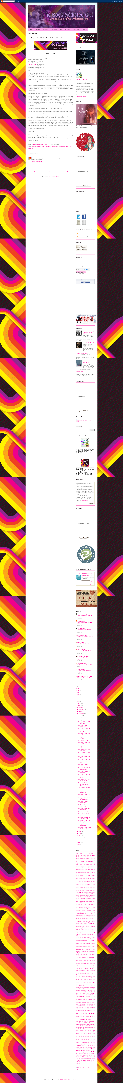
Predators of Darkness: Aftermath (85, 987)
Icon (82, 951)
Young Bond (78, 1063)
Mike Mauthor (81, 968)
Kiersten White (83, 958)
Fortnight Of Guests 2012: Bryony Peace (84, 753)
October (81, 711)
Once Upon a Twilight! (82, 614)
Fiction (90, 928)
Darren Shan (78, 916)
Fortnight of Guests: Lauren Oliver (82, 725)
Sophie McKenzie (91, 1010)
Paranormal (92, 982)
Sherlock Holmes (91, 1008)
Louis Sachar (92, 963)
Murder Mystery (85, 970)
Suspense (92, 1016)
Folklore (77, 932)
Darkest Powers (82, 915)
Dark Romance (81, 913)
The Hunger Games (89, 1031)
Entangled (77, 923)
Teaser (81, 1019)
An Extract (88, 875)
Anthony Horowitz (85, 878)
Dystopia (78, 921)
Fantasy (84, 928)
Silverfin (86, 1010)
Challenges (67, 29)
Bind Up (87, 886)
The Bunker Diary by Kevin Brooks (87, 361)
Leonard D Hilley (79, 962)
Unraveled (89, 1048)
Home (31, 29)
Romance (78, 999)
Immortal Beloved (86, 951)
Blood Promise (85, 889)
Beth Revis (82, 884)
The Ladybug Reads (89, 1034)
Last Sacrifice (92, 958)
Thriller (78, 1045)
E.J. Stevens (82, 921)
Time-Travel (92, 1045)
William (83, 1056)
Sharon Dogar (89, 1007)
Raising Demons (86, 993)
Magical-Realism (84, 965)
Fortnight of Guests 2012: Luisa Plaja (84, 771)
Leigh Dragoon (92, 960)
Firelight (85, 929)
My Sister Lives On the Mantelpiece (86, 971)
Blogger (76, 1079)
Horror (86, 945)
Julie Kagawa (89, 955)
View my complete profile (81, 96)
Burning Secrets (89, 895)
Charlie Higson (78, 899)
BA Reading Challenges (90, 881)
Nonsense (79, 978)
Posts (79, 234)
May (80, 831)
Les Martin (85, 962)
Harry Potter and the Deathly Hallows (87, 942)
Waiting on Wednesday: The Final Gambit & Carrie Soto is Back (84, 630)
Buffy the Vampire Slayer (80, 895)
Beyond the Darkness (80, 886)
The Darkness (86, 1027)
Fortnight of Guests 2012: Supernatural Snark (84, 817)
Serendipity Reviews (82, 635)
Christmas (88, 902)
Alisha (81, 872)
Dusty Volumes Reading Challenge (88, 919)
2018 (78, 692)
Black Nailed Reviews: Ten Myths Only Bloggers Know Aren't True (85, 888)
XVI (76, 1060)
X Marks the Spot (91, 1058)
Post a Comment (34, 164)
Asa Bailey (93, 880)
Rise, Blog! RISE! (80, 371)
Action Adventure (86, 866)
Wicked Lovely (78, 1056)
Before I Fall (86, 883)
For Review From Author (85, 934)
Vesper (89, 1052)
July (80, 718)
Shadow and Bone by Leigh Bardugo (83, 805)
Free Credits (83, 935)
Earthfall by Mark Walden (82, 353)
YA (79, 1060)
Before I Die (81, 883)
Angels (91, 877)
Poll (91, 985)
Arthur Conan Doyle (86, 880)
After (88, 867)
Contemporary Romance (80, 910)
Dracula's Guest (88, 918)
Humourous (86, 948)
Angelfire (88, 877)
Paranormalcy (87, 984)
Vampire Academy (85, 1050)
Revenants (88, 996)
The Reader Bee (81, 628)
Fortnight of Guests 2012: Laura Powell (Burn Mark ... (84, 776)
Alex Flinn (84, 869)
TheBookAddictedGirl (82, 80)
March (80, 835)
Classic (86, 907)
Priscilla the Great (79, 988)
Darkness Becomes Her (90, 915)
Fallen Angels (81, 926)
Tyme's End (85, 1048)
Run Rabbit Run (84, 999)
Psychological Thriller (90, 988)
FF (94, 923)
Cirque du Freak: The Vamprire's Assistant (86, 904)
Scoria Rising (86, 1005)
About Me (37, 29)
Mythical (78, 975)
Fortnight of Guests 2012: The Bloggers (56, 146)
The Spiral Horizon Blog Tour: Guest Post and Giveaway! (88, 332)
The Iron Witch (81, 1034)
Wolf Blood (80, 1058)
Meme (67, 146)
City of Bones (83, 905)
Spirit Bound (89, 1011)
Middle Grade (88, 967)
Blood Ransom (92, 889)
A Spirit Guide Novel (89, 861)
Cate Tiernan (80, 898)
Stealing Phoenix (84, 1013)
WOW (93, 1052)
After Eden (92, 867)
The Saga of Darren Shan (80, 1039)
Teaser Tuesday (87, 1019)
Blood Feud (80, 889)
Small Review (80, 642)
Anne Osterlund (81, 669)
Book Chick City (80, 892)
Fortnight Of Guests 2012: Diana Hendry (84, 722)
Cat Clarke (89, 896)
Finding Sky (81, 929)
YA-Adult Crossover (86, 1060)
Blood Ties (78, 890)
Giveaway (92, 939)
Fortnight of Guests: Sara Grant (84, 756)
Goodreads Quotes (91, 503)
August (80, 716)
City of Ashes (78, 905)
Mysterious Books (85, 973)
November (81, 709)
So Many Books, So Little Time (84, 676)
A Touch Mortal (86, 863)
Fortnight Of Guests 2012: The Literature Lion (84, 780)
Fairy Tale (83, 925)
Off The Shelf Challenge (86, 978)
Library (93, 962)
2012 (78, 705)
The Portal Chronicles (85, 1038)
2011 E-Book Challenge (82, 855)
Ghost (81, 939)
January (81, 840)
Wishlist (87, 1056)
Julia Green (84, 955)
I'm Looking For (78, 951)
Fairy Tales (88, 925)
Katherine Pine (82, 957)
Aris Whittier (92, 878)
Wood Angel (85, 1058)
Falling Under (92, 926)
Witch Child (92, 1056)
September (81, 713)
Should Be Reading (80, 1010)
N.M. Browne (82, 974)
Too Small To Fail (79, 1047)
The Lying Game (86, 1036)
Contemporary (91, 909)
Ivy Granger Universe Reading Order (84, 664)
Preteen (93, 987)
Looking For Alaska (79, 963)
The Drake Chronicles (82, 1028)
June (80, 720)
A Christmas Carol (84, 858)
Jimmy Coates (82, 954)
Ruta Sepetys (89, 999)
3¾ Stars (89, 855)
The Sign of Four (89, 1039)
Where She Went (91, 1055)
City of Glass (78, 907)
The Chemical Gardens (84, 1025)
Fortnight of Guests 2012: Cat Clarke (84, 743)
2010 (78, 845)
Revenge (93, 996)
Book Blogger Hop (90, 890)
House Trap (90, 946)
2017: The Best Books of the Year (84, 677)
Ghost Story (86, 939)
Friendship (88, 935)
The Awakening (90, 1021)
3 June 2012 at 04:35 (37, 161)
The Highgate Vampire (80, 1031)
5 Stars (87, 857)
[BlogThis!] (53, 144)
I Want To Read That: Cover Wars (88, 949)
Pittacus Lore (82, 985)
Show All (93, 680)
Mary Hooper (92, 965)
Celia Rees (85, 898)
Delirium (82, 916)
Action (81, 866)
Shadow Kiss (83, 1007)
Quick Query (78, 993)
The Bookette (83, 1024)
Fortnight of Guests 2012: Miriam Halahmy (84, 768)
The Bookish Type (89, 1024)
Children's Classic (91, 899)
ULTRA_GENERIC (64, 1079)
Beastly (77, 883)
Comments (80, 236)
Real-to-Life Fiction (90, 994)
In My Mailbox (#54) (83, 740)
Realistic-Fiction (80, 996)
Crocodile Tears (88, 912)
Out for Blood (89, 979)
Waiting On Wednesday (82, 1053)
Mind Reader (87, 968)
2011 (78, 842)
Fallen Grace (87, 926)
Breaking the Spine (80, 893)
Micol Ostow (83, 967)
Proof (84, 988)
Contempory (88, 910)
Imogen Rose (92, 951)
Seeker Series (78, 1007)
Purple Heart (78, 990)
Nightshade (89, 976)
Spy (79, 1013)
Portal (93, 985)
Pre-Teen (77, 987)
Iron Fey (85, 952)
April (80, 833)
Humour (81, 948)
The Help (93, 1030)
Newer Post (32, 171)
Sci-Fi (93, 1004)
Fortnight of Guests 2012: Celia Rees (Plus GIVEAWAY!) (84, 730)
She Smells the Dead (83, 1008)
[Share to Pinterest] (58, 144)
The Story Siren (32, 64)
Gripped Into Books (86, 940)
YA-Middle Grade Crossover (89, 1061)
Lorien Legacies (86, 963)
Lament (87, 958)
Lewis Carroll (89, 962)
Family (77, 928)
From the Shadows (81, 663)
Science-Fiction (80, 1005)
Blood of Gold (83, 890)
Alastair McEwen (79, 869)
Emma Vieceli (88, 921)
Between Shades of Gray (90, 884)
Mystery (92, 973)
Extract (85, 923)
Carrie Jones (78, 896)
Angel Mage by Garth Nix (88, 343)
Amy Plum (81, 873)
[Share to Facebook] (56, 144)
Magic (77, 965)
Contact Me (84, 29)
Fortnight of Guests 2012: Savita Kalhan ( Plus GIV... (84, 761)
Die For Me (80, 918)
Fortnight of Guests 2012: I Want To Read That (84, 828)
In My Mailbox (80, 953)
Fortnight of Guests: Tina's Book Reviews (84, 808)
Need (86, 974)
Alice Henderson (83, 870)
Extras (61, 29)
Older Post (69, 171)
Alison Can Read (86, 872)
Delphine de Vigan (88, 916)
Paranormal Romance (80, 984)
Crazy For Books (82, 912)
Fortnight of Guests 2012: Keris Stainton (84, 765)
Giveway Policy (76, 29)
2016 (78, 697)
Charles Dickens (91, 898)
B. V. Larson (83, 881)
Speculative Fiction (83, 1011)
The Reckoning (92, 1038)
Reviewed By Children (81, 998)
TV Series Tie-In (87, 1018)
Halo (91, 940)
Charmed (83, 899)
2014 (78, 701)
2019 (78, 690)
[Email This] (51, 144)
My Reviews (54, 29)
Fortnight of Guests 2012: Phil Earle (84, 737)
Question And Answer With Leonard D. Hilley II (85, 991)
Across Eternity (86, 864)
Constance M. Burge (81, 909)
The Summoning (85, 1041)
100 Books (77, 853)
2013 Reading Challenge (85, 573)
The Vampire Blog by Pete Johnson (84, 788)
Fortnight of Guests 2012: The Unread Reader (84, 798)
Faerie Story (78, 925)
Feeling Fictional (81, 621)
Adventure (84, 867)
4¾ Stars (83, 857)
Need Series (90, 974)
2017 (78, 694)
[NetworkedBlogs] (85, 280)
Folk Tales (93, 931)
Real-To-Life (83, 994)
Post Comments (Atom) (54, 176)
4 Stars (93, 855)
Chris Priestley (83, 902)
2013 (78, 703)
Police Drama (87, 985)
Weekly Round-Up (83, 1055)
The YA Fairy (79, 1044)
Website (77, 1055)
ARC (81, 864)
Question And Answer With (89, 990)
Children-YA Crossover (81, 901)
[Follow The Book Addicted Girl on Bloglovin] (83, 270)
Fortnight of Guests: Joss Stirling (84, 746)
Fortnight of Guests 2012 (41, 146)
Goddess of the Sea (79, 940)
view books (92, 584)
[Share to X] (55, 144)
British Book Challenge (90, 893)
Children (86, 899)
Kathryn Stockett (88, 957)
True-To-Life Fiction (79, 1048)
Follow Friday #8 (89, 932)
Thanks (85, 1021)
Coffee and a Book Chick (83, 656)
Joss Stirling (78, 955)
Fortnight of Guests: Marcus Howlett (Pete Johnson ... (83, 784)
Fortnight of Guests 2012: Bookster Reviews (84, 824)
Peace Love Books (81, 649)
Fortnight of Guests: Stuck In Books (84, 795)
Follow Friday (82, 932)
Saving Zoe (89, 1004)
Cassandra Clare (84, 500)
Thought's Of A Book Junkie (88, 1044)
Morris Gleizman (79, 970)
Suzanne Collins (79, 1018)
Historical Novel (82, 945)
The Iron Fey (88, 1033)
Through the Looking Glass (85, 1045)
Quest (82, 990)
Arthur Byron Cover (79, 880)
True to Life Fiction (91, 1047)
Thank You (81, 1021)
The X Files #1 (84, 1042)
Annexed (80, 878)
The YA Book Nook (91, 1042)
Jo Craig (87, 954)
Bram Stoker (92, 892)
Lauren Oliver (86, 960)
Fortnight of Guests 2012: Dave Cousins (84, 734)
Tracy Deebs (85, 1047)
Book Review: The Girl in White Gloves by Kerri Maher (84, 644)
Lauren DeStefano (79, 960)
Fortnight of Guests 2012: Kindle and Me (84, 802)
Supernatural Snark (79, 1014)
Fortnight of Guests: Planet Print (84, 814)
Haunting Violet (79, 943)
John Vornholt (92, 954)
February (81, 838)
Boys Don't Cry (87, 892)
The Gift (89, 1030)
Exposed (81, 923)
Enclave (93, 921)
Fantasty (80, 928)
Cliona (33, 156)
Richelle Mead (91, 998)
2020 (78, 688)
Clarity (82, 907)
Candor (93, 895)
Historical (88, 943)
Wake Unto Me (92, 1053)
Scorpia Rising (92, 1005)
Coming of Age (91, 907)
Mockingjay (92, 968)
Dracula (83, 918)
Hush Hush (90, 948)
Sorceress (77, 1011)
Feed (87, 928)
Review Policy (45, 29)
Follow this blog (85, 282)
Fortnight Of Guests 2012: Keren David (84, 750)
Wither (77, 1058)
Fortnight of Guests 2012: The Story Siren (84, 821)
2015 (78, 699)
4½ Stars (78, 857)
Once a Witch (83, 979)
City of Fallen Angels (91, 905)
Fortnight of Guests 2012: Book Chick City (84, 791)
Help (84, 943)
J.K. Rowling (89, 952)
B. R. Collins (78, 881)
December (81, 707)
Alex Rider (88, 869)
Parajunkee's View (83, 981)
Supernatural (92, 1013)
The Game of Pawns (83, 1030)
